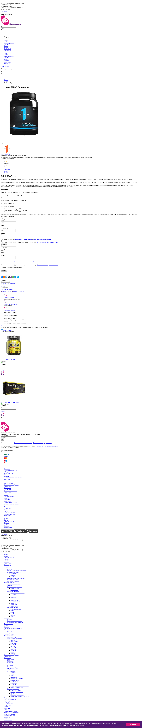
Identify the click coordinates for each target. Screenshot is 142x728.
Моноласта (14, 677)
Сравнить (3, 286)
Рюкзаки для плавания (17, 687)
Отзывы (6, 46)
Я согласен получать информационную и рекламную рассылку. (29, 242)
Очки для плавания (16, 690)
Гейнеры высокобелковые (14, 621)
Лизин (12, 652)
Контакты (6, 47)
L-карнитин (7, 486)
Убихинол (13, 603)
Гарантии (6, 44)
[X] (9, 277)
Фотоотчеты (7, 515)
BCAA (6, 474)
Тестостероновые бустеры (11, 485)
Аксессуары (7, 488)
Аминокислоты (8, 483)
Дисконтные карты (9, 514)
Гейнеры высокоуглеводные (15, 622)
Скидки (6, 41)
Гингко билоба (15, 588)
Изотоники (10, 703)
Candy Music (7, 501)
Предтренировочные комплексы (13, 477)
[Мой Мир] (15, 277)
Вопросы (6, 172)
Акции (6, 40)
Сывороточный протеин (14, 572)
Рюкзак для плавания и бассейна (20, 696)
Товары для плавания (13, 689)
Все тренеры (7, 50)
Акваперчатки (15, 680)
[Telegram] (6, 277)
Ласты (12, 675)
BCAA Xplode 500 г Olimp (8, 359)
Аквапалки (14, 683)
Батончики (7, 479)
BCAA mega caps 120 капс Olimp (10, 402)
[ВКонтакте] (2, 277)
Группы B (13, 594)
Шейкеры (10, 661)
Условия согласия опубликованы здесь (47, 242)
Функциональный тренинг (11, 504)
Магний (13, 615)
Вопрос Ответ (8, 720)
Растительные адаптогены (14, 587)
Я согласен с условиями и (26, 239)
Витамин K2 (14, 606)
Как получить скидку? (7, 289)
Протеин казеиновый (13, 579)
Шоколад (13, 573)
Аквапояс (13, 684)
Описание (7, 169)
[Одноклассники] (4, 277)
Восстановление (5, 154)
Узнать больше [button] (79, 725)
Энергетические (11, 632)
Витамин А (14, 604)
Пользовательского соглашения (23, 239)
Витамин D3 (14, 600)
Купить (3, 370)
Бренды (6, 495)
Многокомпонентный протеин (15, 578)
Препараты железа (16, 609)
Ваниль (13, 575)
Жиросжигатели (8, 473)
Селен (12, 610)
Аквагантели (14, 681)
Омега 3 (9, 585)
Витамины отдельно (13, 591)
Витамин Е (14, 597)
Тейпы (9, 669)
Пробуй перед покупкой (11, 304)
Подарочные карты (9, 512)
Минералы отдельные (13, 607)
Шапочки (13, 672)
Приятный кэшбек (9, 297)
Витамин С (14, 596)
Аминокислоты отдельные (14, 638)
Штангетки (10, 662)
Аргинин (13, 647)
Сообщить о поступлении (8, 283)
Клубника (13, 576)
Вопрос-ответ (8, 509)
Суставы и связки (9, 482)
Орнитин (13, 644)
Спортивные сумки (12, 666)
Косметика (7, 499)
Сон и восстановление (10, 491)
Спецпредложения (9, 496)
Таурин (13, 646)
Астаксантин (14, 590)
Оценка (3, 233)
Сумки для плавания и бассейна (20, 686)
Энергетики (7, 489)
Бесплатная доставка (10, 310)
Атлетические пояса (12, 664)
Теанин (13, 653)
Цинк (12, 612)
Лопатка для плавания (17, 678)
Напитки (6, 498)
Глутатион (13, 650)
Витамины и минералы (10, 470)
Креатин (6, 476)
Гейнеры (6, 472)
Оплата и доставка (9, 43)
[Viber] (11, 277)
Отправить (4, 244)
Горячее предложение (10, 700)
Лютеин (13, 598)
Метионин (13, 649)
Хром (12, 613)
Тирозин (13, 640)
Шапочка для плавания (17, 695)
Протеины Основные (13, 581)
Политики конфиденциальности (42, 239)
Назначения (7, 508)
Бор (12, 616)
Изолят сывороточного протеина (16, 570)
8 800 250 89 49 (5, 11)
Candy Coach (7, 49)
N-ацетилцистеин (15, 601)
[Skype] (18, 277)
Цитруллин (14, 643)
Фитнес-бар (7, 507)
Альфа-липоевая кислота (17, 593)
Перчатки (10, 665)
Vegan (5, 709)
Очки (12, 674)
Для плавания (11, 671)
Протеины (7, 469)
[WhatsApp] (13, 277)
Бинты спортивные (12, 668)
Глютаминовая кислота (10, 502)
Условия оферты (8, 527)
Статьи (6, 511)
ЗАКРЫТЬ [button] (133, 724)
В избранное (4, 284)
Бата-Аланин (14, 641)
